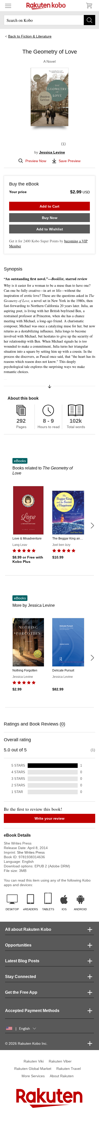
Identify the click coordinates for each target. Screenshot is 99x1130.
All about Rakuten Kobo (28, 929)
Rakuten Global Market (32, 1069)
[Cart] (88, 5)
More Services (33, 1076)
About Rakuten (62, 1076)
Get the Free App (21, 992)
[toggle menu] (8, 5)
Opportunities (18, 945)
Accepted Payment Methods (32, 1010)
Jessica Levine (52, 152)
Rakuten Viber (60, 1061)
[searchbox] (49, 20)
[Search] (89, 20)
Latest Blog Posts (22, 961)
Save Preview (69, 161)
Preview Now (35, 161)
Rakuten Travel (68, 1069)
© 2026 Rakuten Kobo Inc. (26, 1043)
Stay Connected (20, 976)
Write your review (49, 818)
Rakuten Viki (34, 1061)
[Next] (92, 525)
